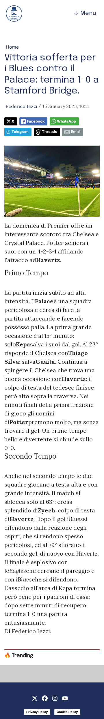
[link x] (35, 697)
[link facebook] (45, 697)
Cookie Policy (67, 712)
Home (12, 47)
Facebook (35, 121)
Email (75, 131)
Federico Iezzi (21, 106)
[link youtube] (65, 697)
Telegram (20, 131)
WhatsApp (66, 121)
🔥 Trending (18, 655)
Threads (49, 131)
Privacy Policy (37, 712)
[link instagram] (55, 697)
